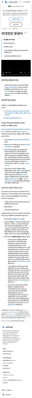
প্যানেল (17, 219)
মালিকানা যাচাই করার (11, 87)
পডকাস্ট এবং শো (6, 368)
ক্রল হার (23, 175)
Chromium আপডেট (8, 363)
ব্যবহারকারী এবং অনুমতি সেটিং (21, 140)
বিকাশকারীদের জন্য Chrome (9, 360)
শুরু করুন (16, 24)
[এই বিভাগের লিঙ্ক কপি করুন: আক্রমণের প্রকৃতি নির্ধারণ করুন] (23, 188)
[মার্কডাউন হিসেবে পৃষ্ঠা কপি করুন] (25, 32)
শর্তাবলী (3, 390)
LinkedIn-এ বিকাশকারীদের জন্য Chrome (12, 380)
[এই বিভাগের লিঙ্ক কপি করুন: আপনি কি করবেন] (17, 100)
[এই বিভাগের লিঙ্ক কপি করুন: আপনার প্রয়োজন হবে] (19, 80)
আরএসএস (5, 383)
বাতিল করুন (16, 19)
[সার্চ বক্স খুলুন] (21, 2)
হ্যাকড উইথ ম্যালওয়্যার (23, 261)
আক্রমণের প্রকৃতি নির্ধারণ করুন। (13, 118)
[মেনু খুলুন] (2, 2)
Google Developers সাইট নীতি (12, 316)
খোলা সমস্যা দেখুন (7, 354)
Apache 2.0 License (10, 314)
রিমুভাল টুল (13, 179)
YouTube (5, 377)
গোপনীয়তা (8, 390)
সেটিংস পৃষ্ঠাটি (21, 170)
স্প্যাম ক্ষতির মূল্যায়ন (24, 280)
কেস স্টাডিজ (5, 365)
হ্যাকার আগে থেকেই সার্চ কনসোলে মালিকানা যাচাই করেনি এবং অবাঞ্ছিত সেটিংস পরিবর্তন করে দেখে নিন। (17, 113)
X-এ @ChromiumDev (8, 375)
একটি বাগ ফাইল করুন (8, 351)
